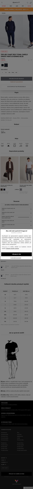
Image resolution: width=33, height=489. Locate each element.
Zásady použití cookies (12, 248)
